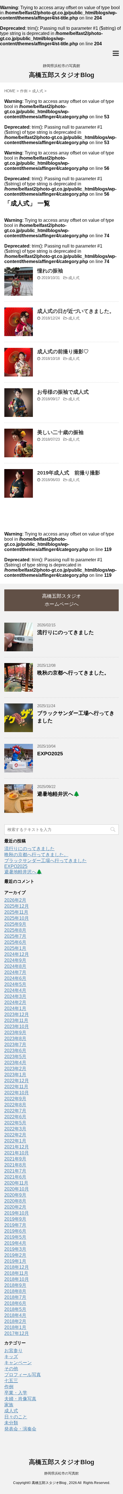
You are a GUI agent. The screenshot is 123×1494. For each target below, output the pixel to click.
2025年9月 (15, 924)
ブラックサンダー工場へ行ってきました (45, 860)
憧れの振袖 (50, 271)
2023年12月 (16, 1014)
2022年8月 (15, 1104)
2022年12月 (16, 1080)
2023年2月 (15, 1068)
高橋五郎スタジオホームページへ (61, 600)
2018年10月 (16, 1279)
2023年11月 (16, 1020)
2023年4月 (15, 1062)
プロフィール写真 (22, 1374)
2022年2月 (15, 1134)
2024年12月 (16, 954)
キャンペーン (18, 1362)
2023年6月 (15, 1050)
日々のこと (15, 1416)
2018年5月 (15, 1309)
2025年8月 (15, 930)
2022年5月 (15, 1122)
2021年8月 (15, 1164)
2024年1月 (15, 1008)
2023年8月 (15, 1038)
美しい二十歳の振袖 (60, 432)
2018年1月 (15, 1327)
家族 (8, 1404)
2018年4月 (15, 1315)
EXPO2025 (50, 753)
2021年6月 (15, 1177)
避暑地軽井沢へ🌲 (58, 794)
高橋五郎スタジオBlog (61, 75)
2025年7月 (15, 936)
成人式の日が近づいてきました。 (75, 311)
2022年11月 (16, 1086)
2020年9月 (15, 1195)
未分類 (11, 1422)
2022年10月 (16, 1092)
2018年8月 (15, 1291)
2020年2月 (15, 1207)
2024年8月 (15, 966)
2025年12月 (16, 906)
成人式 (74, 278)
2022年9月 (15, 1098)
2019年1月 (15, 1261)
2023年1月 (15, 1074)
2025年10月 (16, 918)
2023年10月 (16, 1026)
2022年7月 (15, 1110)
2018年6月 (15, 1303)
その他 (11, 1368)
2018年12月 (16, 1267)
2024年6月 (15, 978)
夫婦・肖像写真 (20, 1398)
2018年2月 (15, 1321)
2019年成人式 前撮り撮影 (68, 473)
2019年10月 (16, 1213)
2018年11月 (16, 1273)
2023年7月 (15, 1044)
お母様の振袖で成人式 (63, 392)
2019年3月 (15, 1249)
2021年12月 (16, 1146)
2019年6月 (15, 1231)
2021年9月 (15, 1158)
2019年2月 (15, 1255)
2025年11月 (16, 912)
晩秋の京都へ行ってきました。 (73, 673)
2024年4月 (15, 990)
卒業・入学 (15, 1392)
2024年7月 (15, 972)
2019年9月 (15, 1219)
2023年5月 (15, 1056)
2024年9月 (15, 960)
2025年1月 (15, 948)
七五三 (11, 1380)
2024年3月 (15, 996)
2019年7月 (15, 1225)
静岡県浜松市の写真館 (61, 1473)
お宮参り (13, 1350)
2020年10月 (16, 1189)
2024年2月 (15, 1002)
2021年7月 (15, 1170)
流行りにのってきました (65, 632)
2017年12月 (16, 1333)
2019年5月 (15, 1237)
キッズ (11, 1356)
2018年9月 (15, 1285)
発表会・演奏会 (20, 1428)
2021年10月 (16, 1152)
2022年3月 (15, 1128)
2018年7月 (15, 1297)
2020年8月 (15, 1201)
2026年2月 (15, 900)
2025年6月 (15, 942)
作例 (8, 1386)
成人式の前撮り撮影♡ (63, 351)
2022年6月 (15, 1116)
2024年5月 (15, 984)
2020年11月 (16, 1183)
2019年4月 (15, 1243)
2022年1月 (15, 1140)
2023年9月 (15, 1032)
